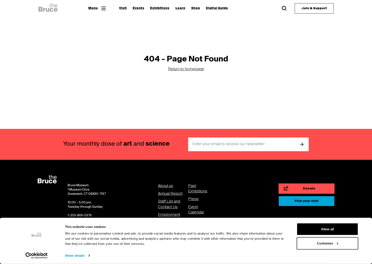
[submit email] (302, 144)
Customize (325, 243)
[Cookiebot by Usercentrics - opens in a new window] (36, 255)
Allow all (327, 229)
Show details (75, 255)
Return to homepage (186, 69)
